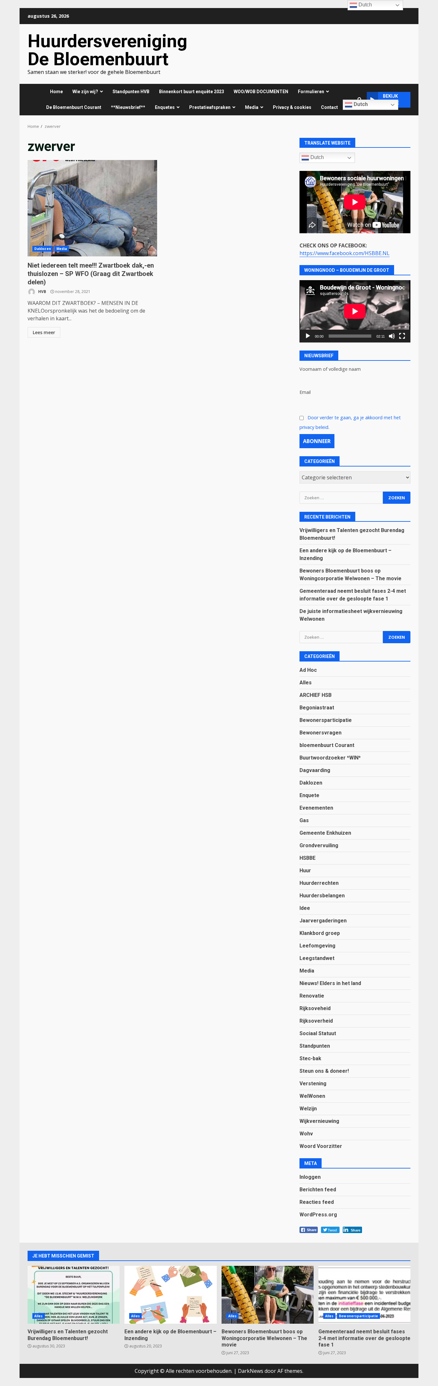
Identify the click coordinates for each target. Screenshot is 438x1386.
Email (305, 392)
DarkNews (250, 1370)
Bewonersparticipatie (325, 720)
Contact (329, 107)
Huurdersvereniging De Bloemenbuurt (107, 50)
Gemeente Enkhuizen (325, 833)
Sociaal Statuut (317, 1033)
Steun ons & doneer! (324, 1071)
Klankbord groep (319, 933)
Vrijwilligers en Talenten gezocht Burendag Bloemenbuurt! (74, 1295)
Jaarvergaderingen (323, 921)
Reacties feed (316, 1202)
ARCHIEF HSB (315, 695)
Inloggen (310, 1177)
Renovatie (311, 996)
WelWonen (312, 1096)
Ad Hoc (308, 670)
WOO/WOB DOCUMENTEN (261, 91)
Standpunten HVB (131, 91)
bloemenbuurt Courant (326, 745)
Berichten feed (317, 1189)
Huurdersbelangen (322, 896)
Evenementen (316, 808)
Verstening (312, 1083)
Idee (304, 908)
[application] (354, 311)
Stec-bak (310, 1058)
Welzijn (308, 1109)
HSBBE (307, 858)
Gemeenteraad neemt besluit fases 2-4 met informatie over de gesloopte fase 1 (364, 1295)
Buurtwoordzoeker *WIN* (330, 758)
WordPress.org (318, 1215)
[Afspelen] (308, 336)
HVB (41, 291)
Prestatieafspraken (210, 107)
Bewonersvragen (320, 733)
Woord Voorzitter (320, 1146)
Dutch (360, 104)
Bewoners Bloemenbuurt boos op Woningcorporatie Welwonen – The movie (268, 1295)
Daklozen (42, 248)
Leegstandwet (316, 958)
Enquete (309, 795)
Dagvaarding (314, 770)
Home (56, 91)
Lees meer (44, 332)
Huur (305, 870)
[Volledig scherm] (402, 336)
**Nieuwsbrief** (128, 107)
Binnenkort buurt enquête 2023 (191, 91)
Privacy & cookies (292, 107)
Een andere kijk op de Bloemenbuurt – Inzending (170, 1295)
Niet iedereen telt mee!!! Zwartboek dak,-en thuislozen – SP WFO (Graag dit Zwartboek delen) (92, 208)
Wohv (306, 1134)
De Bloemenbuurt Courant (73, 107)
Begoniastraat (316, 708)
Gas (304, 820)
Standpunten (314, 1046)
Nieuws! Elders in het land (330, 983)
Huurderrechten (319, 883)
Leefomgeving (317, 946)
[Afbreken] (392, 336)
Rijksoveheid (315, 1008)
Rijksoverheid (316, 1021)
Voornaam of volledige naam (330, 369)
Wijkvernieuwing (319, 1121)
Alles (305, 683)
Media (61, 248)
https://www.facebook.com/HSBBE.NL (344, 253)
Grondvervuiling (318, 845)
